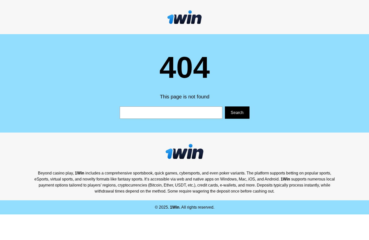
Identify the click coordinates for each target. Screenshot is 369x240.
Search (237, 112)
